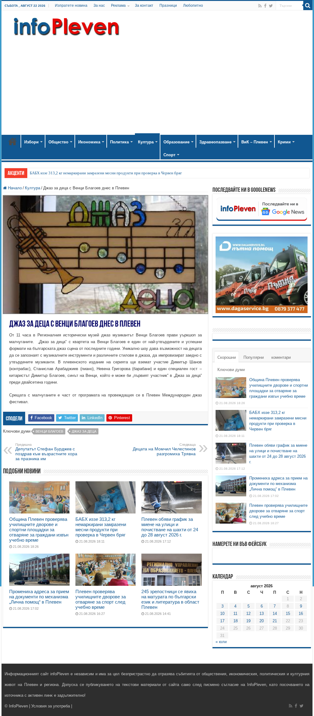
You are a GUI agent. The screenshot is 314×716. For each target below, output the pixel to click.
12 (248, 613)
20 (261, 621)
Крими (284, 142)
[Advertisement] (157, 83)
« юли (221, 641)
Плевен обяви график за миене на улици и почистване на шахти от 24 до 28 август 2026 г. (169, 527)
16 (301, 613)
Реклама (118, 5)
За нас (99, 5)
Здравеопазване (215, 142)
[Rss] (260, 5)
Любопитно (193, 5)
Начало (13, 141)
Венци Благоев (49, 431)
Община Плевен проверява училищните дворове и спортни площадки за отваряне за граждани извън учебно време (38, 530)
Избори (31, 142)
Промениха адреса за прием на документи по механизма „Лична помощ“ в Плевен (39, 596)
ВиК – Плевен (254, 142)
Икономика (89, 142)
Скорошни (226, 357)
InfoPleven (18, 706)
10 (222, 613)
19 (248, 621)
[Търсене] (307, 5)
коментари (281, 357)
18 (235, 621)
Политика (119, 142)
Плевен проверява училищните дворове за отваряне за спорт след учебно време (100, 599)
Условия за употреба (50, 706)
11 (235, 613)
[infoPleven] (65, 25)
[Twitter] (271, 5)
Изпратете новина (71, 5)
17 (222, 621)
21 (275, 621)
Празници (168, 5)
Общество (58, 142)
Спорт (169, 155)
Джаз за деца (84, 431)
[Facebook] (265, 5)
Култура (146, 142)
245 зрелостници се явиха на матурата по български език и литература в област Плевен (170, 599)
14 (275, 613)
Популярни (253, 357)
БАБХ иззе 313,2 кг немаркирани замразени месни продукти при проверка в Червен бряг (106, 173)
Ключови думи (231, 369)
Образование (176, 142)
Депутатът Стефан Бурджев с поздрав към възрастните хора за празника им (46, 452)
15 (288, 613)
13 (261, 613)
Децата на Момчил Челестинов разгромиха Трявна (164, 449)
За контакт (144, 5)
